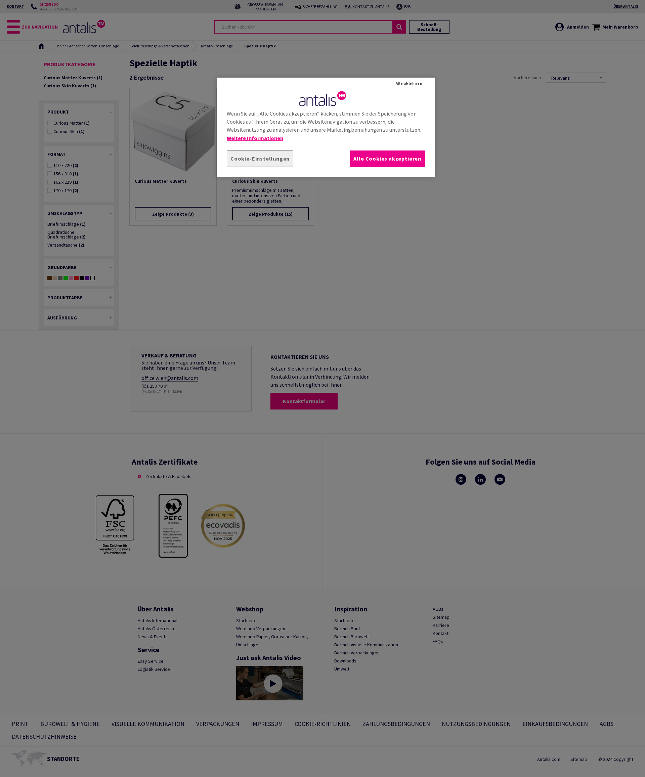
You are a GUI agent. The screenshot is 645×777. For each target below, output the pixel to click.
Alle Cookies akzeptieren (387, 158)
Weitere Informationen (255, 138)
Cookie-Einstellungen (260, 158)
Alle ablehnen (409, 83)
